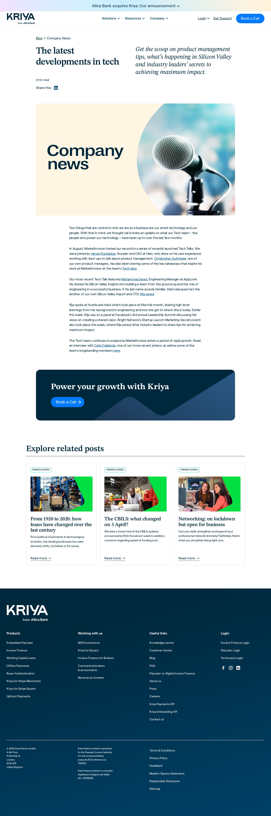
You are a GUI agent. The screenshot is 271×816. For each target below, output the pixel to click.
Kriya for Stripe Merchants (24, 681)
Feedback (155, 765)
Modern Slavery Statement (166, 773)
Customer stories (160, 650)
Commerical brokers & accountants (91, 668)
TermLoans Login (232, 658)
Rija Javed (147, 294)
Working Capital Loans (21, 658)
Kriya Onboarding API (163, 711)
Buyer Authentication (21, 673)
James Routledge (103, 253)
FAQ (152, 665)
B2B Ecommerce (89, 642)
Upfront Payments (18, 696)
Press (152, 688)
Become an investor (91, 677)
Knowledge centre (161, 642)
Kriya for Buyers (88, 650)
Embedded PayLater (20, 642)
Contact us (156, 719)
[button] (110, 18)
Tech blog (129, 268)
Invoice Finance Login (235, 642)
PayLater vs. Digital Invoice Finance (172, 673)
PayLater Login (230, 650)
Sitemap (154, 788)
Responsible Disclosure (164, 781)
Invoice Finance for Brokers (96, 658)
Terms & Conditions (162, 750)
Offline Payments (18, 665)
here (116, 350)
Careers (154, 696)
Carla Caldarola (104, 345)
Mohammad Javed (134, 279)
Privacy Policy (158, 758)
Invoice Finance (17, 650)
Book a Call (250, 18)
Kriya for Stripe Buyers (21, 688)
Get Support (222, 18)
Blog (152, 658)
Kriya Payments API (161, 704)
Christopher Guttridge (170, 258)
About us (155, 681)
